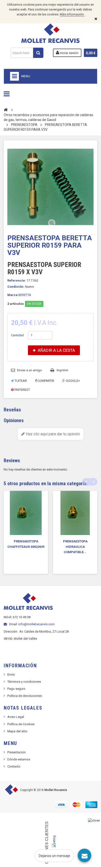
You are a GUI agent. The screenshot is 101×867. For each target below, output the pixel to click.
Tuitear (20, 381)
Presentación (16, 752)
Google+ (72, 381)
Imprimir (62, 370)
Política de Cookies (21, 724)
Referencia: (16, 280)
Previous (86, 481)
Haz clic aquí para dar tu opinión (52, 434)
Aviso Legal (15, 717)
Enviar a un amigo (29, 370)
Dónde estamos (18, 759)
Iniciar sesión (68, 53)
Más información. (72, 14)
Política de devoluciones (24, 696)
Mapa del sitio (17, 731)
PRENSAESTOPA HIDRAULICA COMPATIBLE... (75, 546)
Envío (11, 674)
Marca (12, 295)
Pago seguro (16, 689)
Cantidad (17, 335)
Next (93, 481)
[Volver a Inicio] (6, 109)
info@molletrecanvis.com (36, 624)
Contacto (13, 766)
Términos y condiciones (24, 681)
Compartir (45, 381)
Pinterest (22, 390)
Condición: (15, 286)
